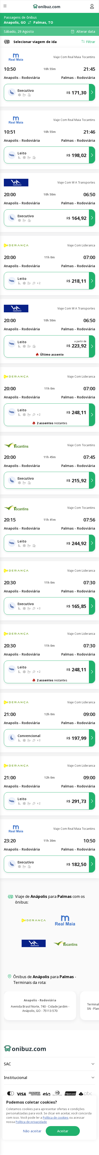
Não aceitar (32, 1131)
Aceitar (62, 1131)
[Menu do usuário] (92, 6)
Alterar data (85, 31)
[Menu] (5, 6)
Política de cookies (55, 1118)
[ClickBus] (21, 1047)
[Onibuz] (46, 6)
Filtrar (90, 41)
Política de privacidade (31, 1122)
